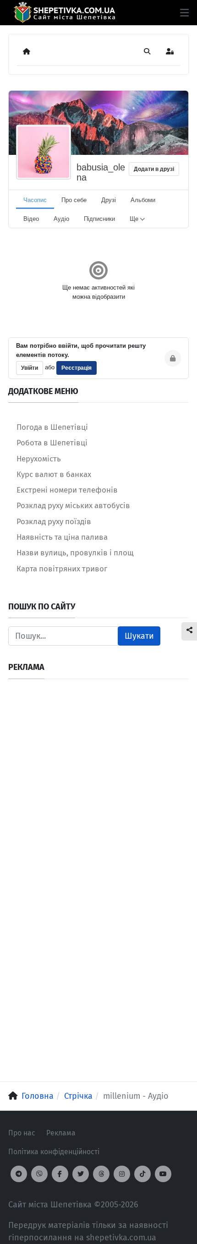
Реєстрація (76, 368)
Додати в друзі (154, 169)
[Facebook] (60, 1174)
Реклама (61, 1133)
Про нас (21, 1133)
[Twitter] (80, 1174)
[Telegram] (19, 1174)
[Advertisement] (98, 785)
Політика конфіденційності (53, 1151)
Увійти (29, 368)
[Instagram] (122, 1174)
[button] (184, 13)
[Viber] (39, 1174)
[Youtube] (163, 1174)
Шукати (139, 636)
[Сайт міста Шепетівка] (64, 12)
